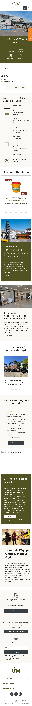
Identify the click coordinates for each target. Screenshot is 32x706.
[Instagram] (16, 694)
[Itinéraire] (30, 39)
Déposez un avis (16, 443)
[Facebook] (12, 694)
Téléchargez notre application (16, 631)
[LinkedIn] (20, 694)
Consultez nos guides (16, 611)
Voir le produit (16, 193)
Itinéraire (10, 516)
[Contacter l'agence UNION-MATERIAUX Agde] (30, 35)
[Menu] (4, 3)
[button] (5, 212)
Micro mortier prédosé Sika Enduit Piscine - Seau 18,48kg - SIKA (16, 199)
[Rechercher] (25, 8)
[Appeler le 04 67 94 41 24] (30, 30)
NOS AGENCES (7, 679)
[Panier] (30, 8)
